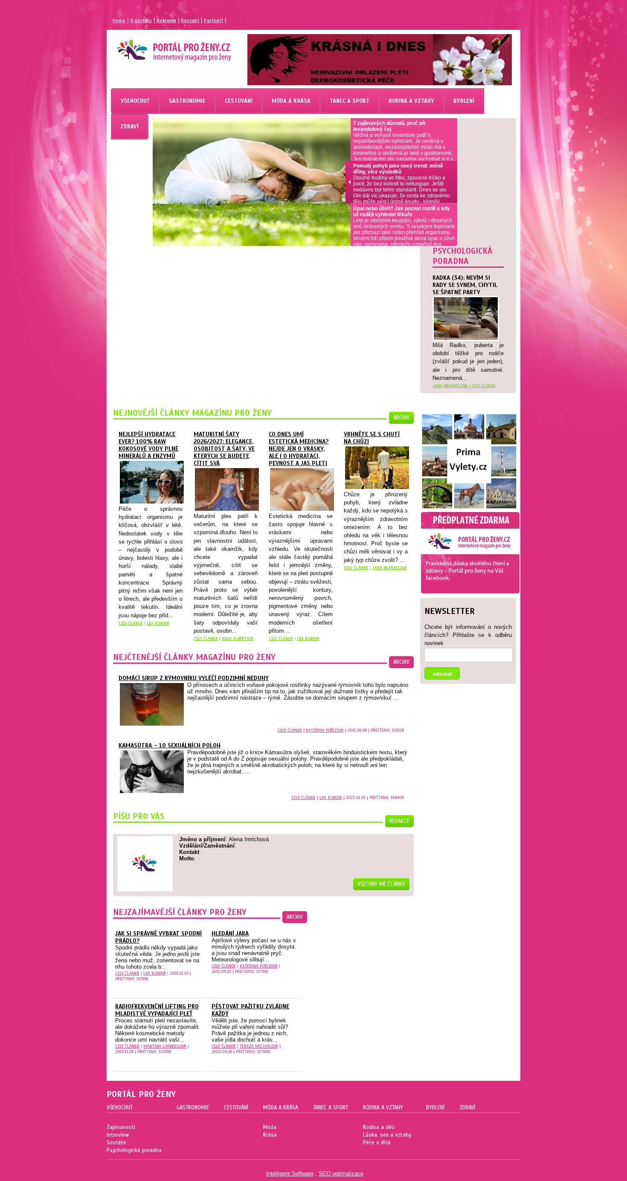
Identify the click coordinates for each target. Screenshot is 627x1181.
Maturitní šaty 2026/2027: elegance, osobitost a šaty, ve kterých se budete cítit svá (224, 449)
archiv (401, 417)
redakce (399, 821)
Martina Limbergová (164, 1046)
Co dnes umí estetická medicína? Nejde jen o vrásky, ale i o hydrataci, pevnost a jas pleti (298, 449)
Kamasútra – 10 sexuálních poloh (170, 745)
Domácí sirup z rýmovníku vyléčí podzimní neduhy (194, 678)
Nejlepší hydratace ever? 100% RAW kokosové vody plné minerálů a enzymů (148, 445)
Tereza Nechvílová (259, 1046)
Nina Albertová (237, 638)
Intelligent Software (290, 1173)
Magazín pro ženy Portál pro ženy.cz (159, 47)
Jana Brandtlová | (452, 385)
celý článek (483, 385)
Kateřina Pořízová (325, 730)
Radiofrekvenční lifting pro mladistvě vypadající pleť (157, 1010)
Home (119, 20)
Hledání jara (230, 933)
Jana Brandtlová (389, 567)
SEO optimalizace (341, 1173)
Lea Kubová (158, 623)
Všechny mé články (381, 884)
